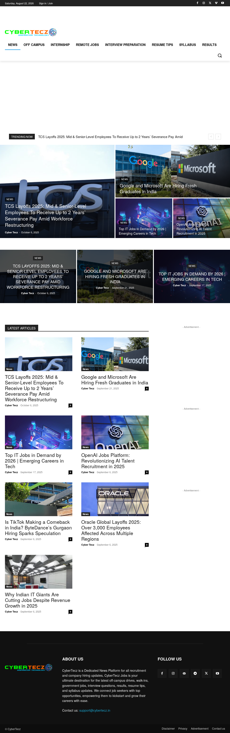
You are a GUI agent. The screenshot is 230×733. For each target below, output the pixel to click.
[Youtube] (222, 3)
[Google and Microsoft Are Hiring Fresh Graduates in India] (172, 171)
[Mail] (184, 673)
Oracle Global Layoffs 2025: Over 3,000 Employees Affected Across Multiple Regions (111, 530)
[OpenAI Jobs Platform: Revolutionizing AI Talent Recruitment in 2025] (201, 218)
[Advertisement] (57, 13)
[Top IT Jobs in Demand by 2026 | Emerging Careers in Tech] (143, 218)
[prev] (211, 136)
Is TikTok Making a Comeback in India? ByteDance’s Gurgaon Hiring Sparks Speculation (38, 527)
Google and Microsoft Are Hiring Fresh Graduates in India (114, 379)
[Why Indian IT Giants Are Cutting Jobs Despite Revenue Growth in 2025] (38, 572)
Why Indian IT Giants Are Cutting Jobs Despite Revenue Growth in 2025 (37, 600)
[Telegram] (195, 673)
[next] (218, 136)
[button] (219, 55)
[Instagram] (203, 3)
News (10, 199)
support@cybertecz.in (94, 710)
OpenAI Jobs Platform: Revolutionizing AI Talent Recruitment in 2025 (108, 461)
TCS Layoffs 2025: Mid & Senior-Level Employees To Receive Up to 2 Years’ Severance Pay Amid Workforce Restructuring (34, 388)
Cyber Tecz (11, 405)
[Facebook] (197, 3)
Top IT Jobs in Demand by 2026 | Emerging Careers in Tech (34, 461)
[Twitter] (210, 3)
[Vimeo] (216, 3)
